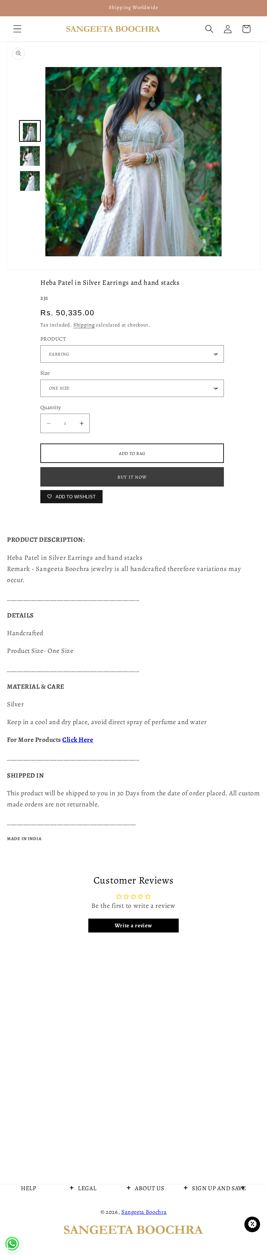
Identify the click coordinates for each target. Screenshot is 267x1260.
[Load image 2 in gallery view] (29, 156)
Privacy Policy (95, 1224)
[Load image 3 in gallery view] (29, 181)
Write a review (133, 925)
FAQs (85, 1206)
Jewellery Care (39, 1224)
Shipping (84, 324)
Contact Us (35, 1206)
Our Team (148, 1224)
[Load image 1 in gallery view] (29, 131)
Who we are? (151, 1206)
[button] (17, 29)
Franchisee (35, 1242)
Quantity (50, 407)
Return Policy (95, 1242)
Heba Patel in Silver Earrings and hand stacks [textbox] (75, 557)
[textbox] (133, 569)
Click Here (77, 739)
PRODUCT (53, 338)
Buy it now (132, 477)
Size (45, 372)
